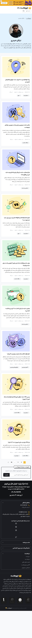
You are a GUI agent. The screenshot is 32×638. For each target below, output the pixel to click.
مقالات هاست (25, 143)
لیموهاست (28, 18)
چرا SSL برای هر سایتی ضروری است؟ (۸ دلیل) (19, 442)
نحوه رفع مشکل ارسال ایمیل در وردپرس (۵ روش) (18, 354)
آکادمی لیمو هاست (25, 565)
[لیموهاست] (24, 8)
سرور (18, 95)
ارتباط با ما (27, 559)
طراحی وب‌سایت (25, 188)
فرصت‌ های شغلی (26, 562)
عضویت (6, 475)
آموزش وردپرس (25, 367)
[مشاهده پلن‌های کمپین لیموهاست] (16, 3)
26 (11, 462)
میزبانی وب (25, 95)
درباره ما (28, 556)
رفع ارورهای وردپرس (14, 367)
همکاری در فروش (26, 568)
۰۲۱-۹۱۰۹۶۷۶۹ (16, 492)
